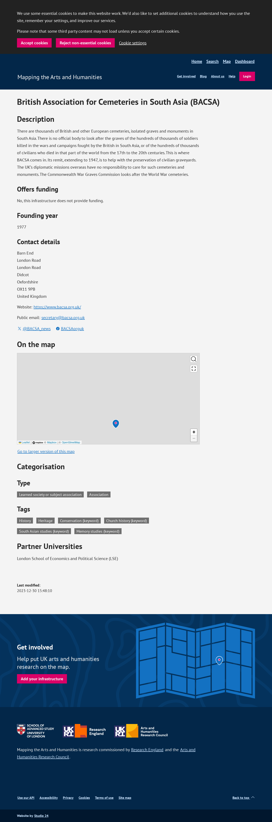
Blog (203, 76)
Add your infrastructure (42, 679)
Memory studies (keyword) (99, 531)
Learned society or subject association (50, 494)
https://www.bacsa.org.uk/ (57, 306)
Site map (125, 797)
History (26, 520)
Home (196, 61)
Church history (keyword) (127, 520)
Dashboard (245, 61)
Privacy (68, 797)
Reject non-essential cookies (85, 43)
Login (247, 76)
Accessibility (49, 797)
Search (212, 61)
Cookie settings (132, 42)
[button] (115, 424)
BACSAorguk (72, 328)
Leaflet (25, 442)
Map (227, 61)
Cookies (84, 797)
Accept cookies (34, 43)
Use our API (25, 797)
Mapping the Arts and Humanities (59, 77)
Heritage (46, 520)
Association (98, 494)
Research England (147, 749)
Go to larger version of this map (46, 451)
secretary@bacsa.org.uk (63, 317)
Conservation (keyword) (80, 520)
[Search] (193, 359)
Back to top (241, 797)
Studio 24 (41, 816)
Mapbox (52, 442)
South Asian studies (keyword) (45, 531)
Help (232, 76)
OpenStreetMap (71, 442)
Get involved (186, 76)
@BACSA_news (37, 328)
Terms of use (104, 797)
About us (217, 76)
